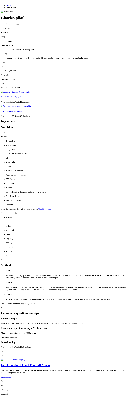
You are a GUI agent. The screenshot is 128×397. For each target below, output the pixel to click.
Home (8, 3)
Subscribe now (7, 377)
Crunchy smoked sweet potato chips (11, 111)
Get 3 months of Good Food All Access (25, 365)
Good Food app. (44, 209)
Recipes (9, 5)
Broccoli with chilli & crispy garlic (11, 97)
